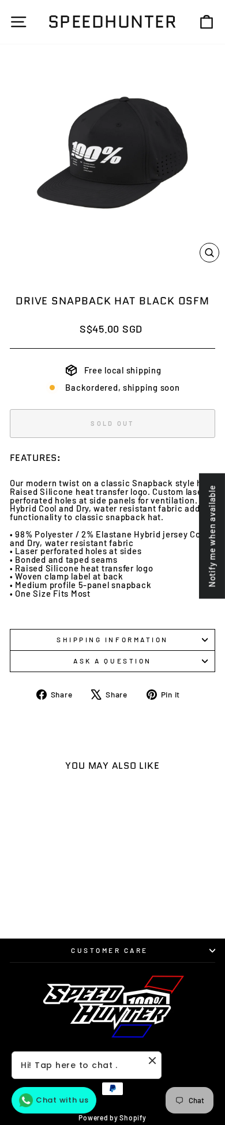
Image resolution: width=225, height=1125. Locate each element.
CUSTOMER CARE (109, 950)
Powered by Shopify (112, 1117)
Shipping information (112, 639)
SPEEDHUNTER (113, 21)
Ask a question (112, 661)
